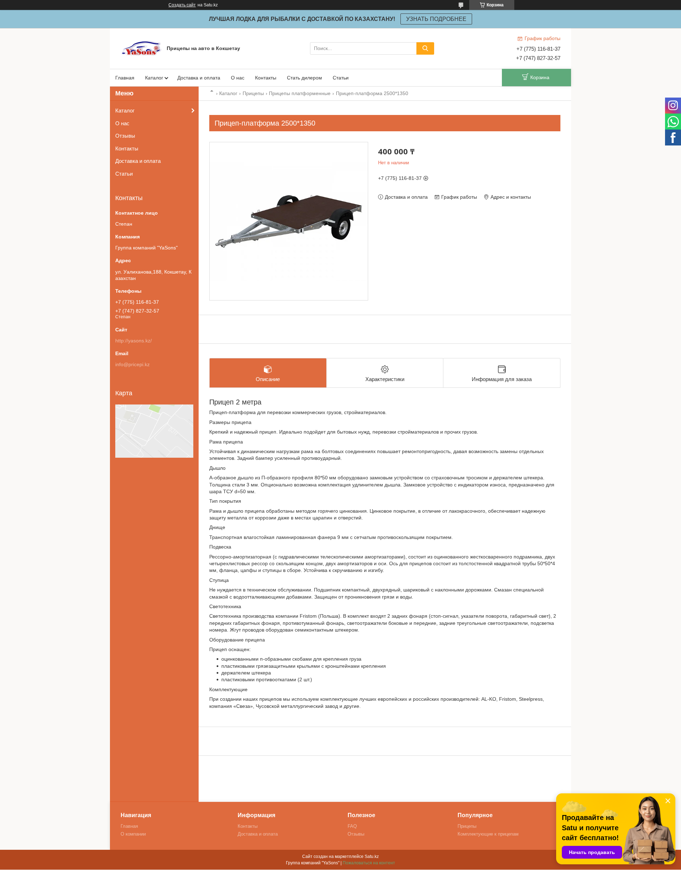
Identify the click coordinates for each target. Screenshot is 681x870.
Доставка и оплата (198, 78)
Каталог (154, 78)
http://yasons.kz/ (133, 340)
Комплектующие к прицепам (488, 834)
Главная (124, 78)
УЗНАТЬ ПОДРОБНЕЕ (436, 19)
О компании (133, 834)
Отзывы (125, 136)
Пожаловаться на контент (369, 862)
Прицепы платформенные (300, 93)
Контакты (265, 78)
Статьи (341, 78)
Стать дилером (304, 78)
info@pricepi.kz (132, 364)
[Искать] (425, 48)
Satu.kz (372, 856)
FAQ (352, 826)
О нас (237, 78)
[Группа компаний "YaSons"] (142, 48)
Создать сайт (182, 4)
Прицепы (253, 93)
